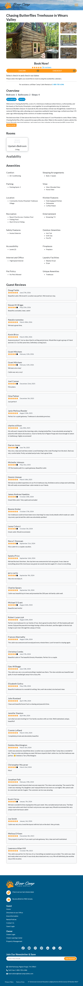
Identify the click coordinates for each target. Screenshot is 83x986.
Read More (11, 125)
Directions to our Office (14, 912)
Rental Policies (11, 919)
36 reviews (46, 67)
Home (8, 909)
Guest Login (10, 926)
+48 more (68, 53)
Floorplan (11, 99)
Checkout (57, 71)
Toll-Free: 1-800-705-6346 (17, 970)
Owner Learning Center (14, 938)
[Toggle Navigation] (76, 5)
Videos (21, 99)
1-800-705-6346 (58, 84)
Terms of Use (20, 982)
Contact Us (10, 923)
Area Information (12, 916)
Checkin (22, 71)
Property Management (14, 941)
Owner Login (10, 934)
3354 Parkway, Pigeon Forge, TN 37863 (22, 967)
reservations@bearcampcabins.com (20, 973)
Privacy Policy (9, 982)
